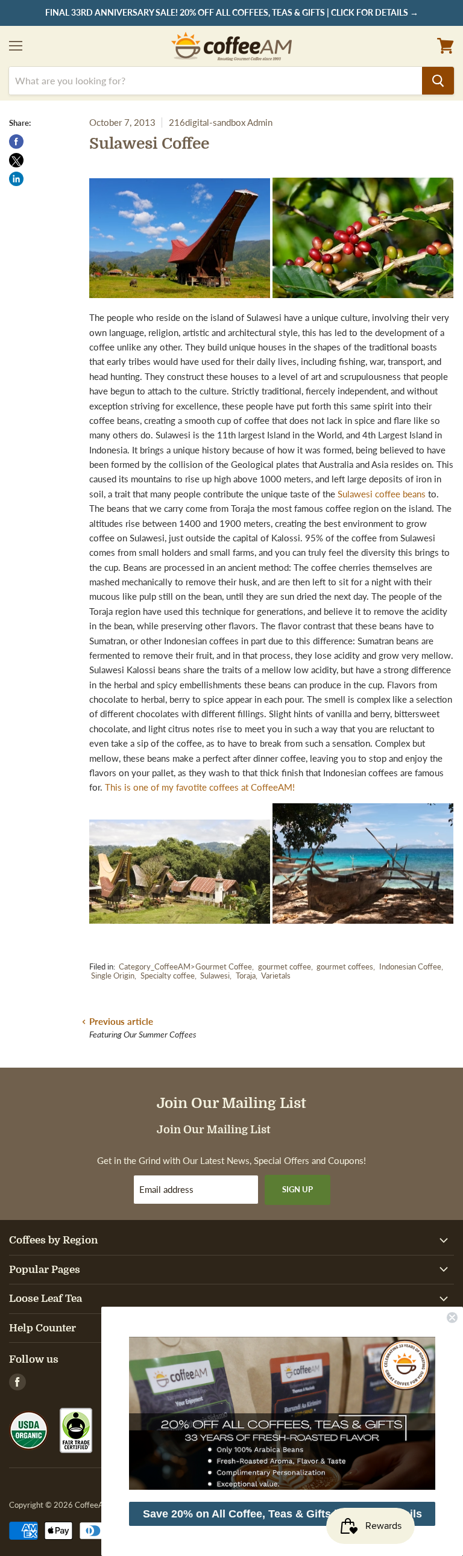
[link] (282, 1413)
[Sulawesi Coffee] (362, 302)
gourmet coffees (345, 966)
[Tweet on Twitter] (16, 160)
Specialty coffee (167, 975)
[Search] (438, 81)
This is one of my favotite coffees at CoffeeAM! (200, 787)
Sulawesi (215, 975)
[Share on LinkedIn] (16, 179)
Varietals (276, 975)
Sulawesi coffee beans (383, 493)
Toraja (246, 975)
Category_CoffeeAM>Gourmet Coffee (185, 966)
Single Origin (112, 975)
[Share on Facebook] (16, 141)
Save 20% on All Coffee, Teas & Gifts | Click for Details (282, 1514)
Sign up (297, 1189)
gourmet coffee (284, 966)
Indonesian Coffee (410, 966)
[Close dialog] (452, 1318)
